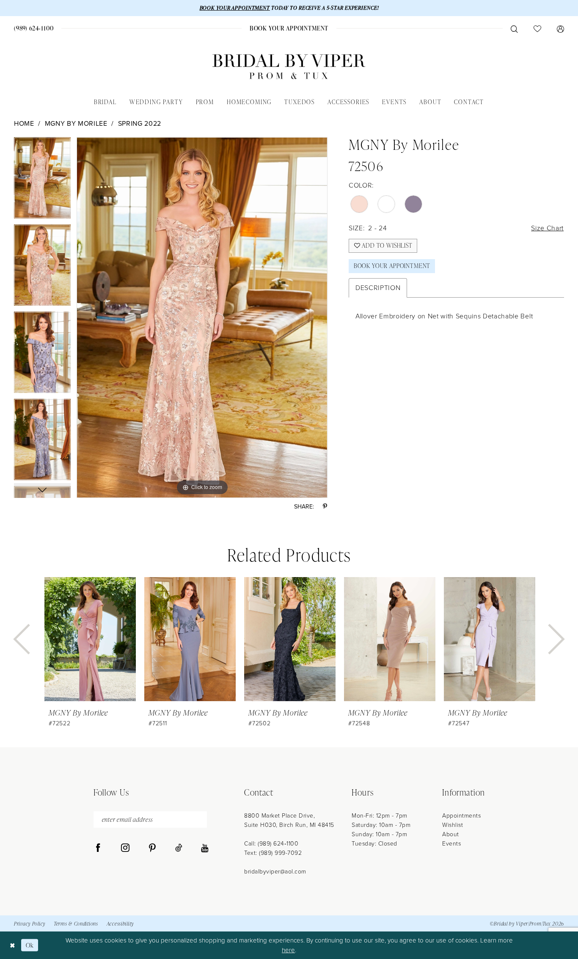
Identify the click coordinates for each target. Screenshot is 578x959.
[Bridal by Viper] (289, 66)
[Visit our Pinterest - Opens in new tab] (152, 848)
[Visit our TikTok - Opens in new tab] (179, 848)
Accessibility (120, 923)
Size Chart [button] (547, 228)
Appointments (461, 815)
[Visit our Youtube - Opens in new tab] (205, 848)
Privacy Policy (29, 923)
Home (24, 123)
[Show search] (514, 28)
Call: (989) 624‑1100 (271, 843)
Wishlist (452, 825)
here (288, 950)
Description (377, 288)
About (450, 834)
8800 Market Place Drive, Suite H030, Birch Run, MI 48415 (289, 820)
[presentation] (90, 639)
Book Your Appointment (392, 266)
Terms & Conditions (76, 923)
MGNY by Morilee (76, 123)
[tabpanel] (42, 180)
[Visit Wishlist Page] (537, 28)
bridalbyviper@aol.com (275, 871)
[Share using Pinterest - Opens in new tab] (325, 506)
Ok (30, 945)
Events (451, 843)
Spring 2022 (139, 123)
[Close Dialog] (12, 945)
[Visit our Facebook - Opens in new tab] (98, 848)
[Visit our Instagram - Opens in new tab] (125, 848)
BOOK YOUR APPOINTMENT (235, 7)
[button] (560, 28)
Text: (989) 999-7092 (273, 852)
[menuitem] (34, 28)
